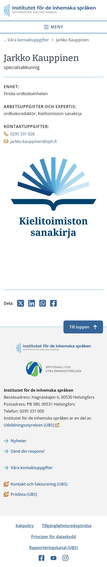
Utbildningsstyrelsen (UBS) (29, 425)
